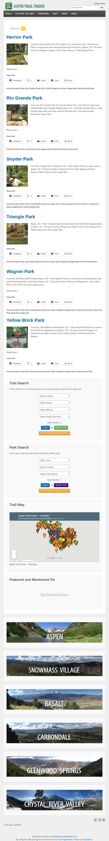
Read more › (12, 69)
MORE (74, 14)
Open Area (46, 204)
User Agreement (65, 839)
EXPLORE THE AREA (24, 14)
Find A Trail (99, 3)
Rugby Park (73, 149)
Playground (55, 88)
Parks (38, 88)
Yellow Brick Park (25, 320)
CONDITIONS (43, 14)
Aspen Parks (19, 88)
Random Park (61, 485)
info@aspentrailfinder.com (65, 836)
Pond (78, 204)
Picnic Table (46, 88)
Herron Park (20, 37)
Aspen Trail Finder (15, 825)
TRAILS (8, 14)
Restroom (85, 204)
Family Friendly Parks (86, 88)
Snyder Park (20, 159)
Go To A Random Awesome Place (54, 433)
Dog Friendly (30, 88)
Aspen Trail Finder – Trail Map (23, 564)
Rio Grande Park (24, 98)
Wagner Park (20, 271)
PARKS (64, 14)
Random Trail (61, 427)
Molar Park (15, 313)
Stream (64, 88)
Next (65, 597)
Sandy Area (93, 204)
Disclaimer (87, 839)
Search (45, 427)
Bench (27, 204)
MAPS (55, 14)
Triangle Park (21, 216)
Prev (44, 597)
